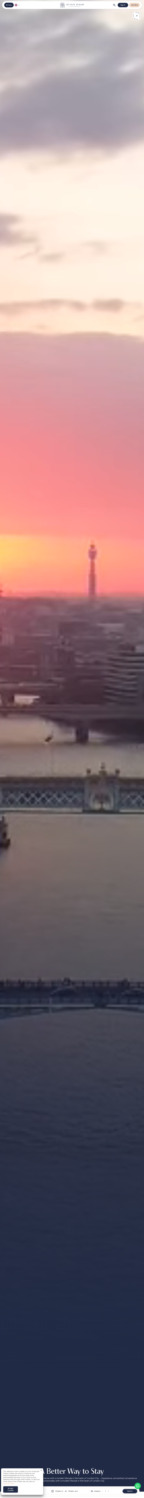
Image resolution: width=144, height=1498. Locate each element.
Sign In (122, 5)
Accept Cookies (11, 1489)
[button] (17, 5)
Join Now (134, 5)
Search (130, 1491)
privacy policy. (8, 1483)
